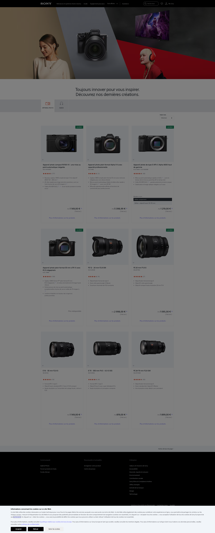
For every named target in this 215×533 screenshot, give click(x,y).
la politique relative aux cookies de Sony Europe (56, 522)
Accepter (19, 529)
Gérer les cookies (54, 529)
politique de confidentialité (30, 524)
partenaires (17, 517)
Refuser (35, 529)
